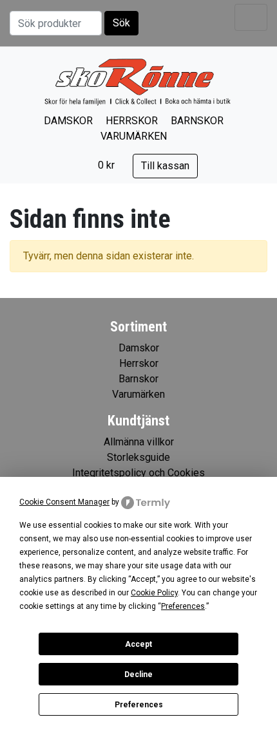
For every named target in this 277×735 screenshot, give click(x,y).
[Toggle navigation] (250, 17)
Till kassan (165, 166)
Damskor (68, 121)
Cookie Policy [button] (154, 592)
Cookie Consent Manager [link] (64, 502)
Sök (121, 23)
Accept (138, 644)
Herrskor (132, 121)
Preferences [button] (183, 606)
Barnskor (197, 121)
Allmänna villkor (139, 442)
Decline (138, 674)
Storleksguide (138, 457)
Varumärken (133, 136)
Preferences (139, 704)
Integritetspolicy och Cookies (138, 473)
